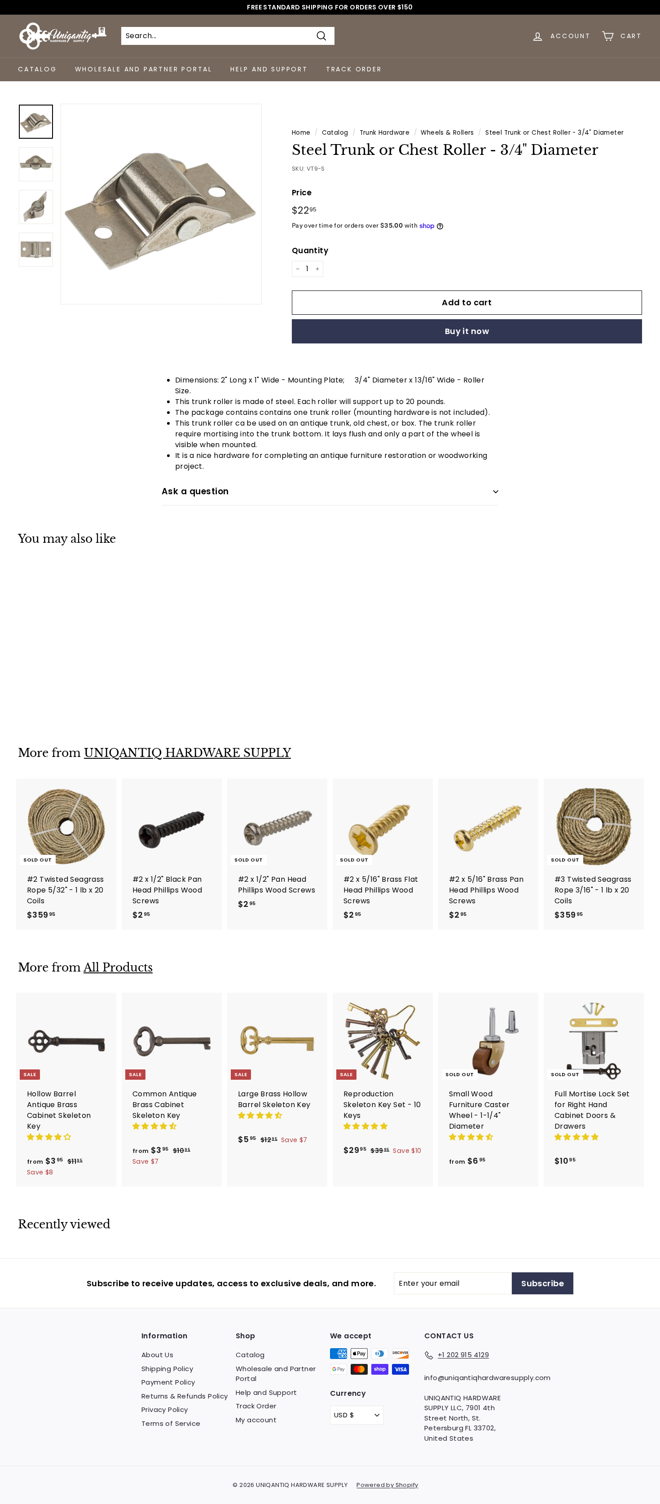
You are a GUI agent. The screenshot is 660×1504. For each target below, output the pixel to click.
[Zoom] (161, 204)
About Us (157, 1354)
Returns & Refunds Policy (184, 1396)
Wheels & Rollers (447, 132)
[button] (50, 1137)
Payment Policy (168, 1382)
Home (301, 132)
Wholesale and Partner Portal (143, 69)
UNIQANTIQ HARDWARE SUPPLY (187, 753)
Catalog (37, 69)
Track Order (354, 69)
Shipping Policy (167, 1368)
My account (256, 1420)
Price (302, 192)
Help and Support (269, 69)
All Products (118, 968)
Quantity (310, 250)
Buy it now (467, 331)
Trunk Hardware (385, 132)
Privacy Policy (164, 1409)
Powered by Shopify (387, 1485)
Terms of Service (170, 1423)
